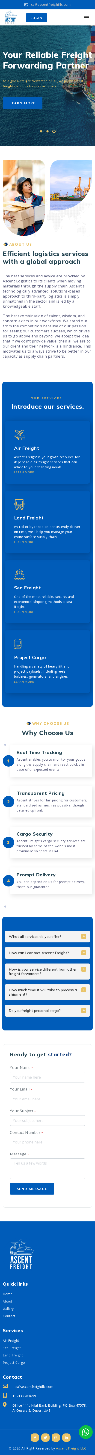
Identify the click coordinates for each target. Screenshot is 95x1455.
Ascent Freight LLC (71, 1448)
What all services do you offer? (35, 936)
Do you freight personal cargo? (35, 1010)
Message (19, 1154)
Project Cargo (30, 657)
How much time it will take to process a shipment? (43, 992)
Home (7, 1294)
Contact (9, 1316)
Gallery (8, 1308)
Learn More (24, 472)
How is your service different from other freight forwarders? (43, 971)
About (7, 1301)
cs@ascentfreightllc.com (50, 4)
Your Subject (23, 1110)
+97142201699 (24, 1396)
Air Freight (26, 448)
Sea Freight (27, 588)
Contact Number (26, 1132)
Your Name (21, 1067)
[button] (41, 132)
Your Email (21, 1089)
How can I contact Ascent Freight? (39, 952)
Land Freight (29, 518)
